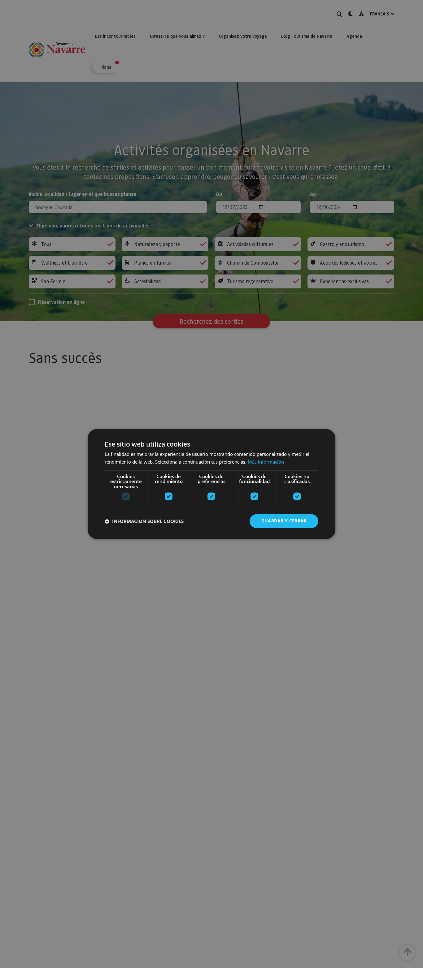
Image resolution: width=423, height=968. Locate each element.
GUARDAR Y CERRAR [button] (284, 521)
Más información (266, 462)
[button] (144, 521)
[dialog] (211, 484)
